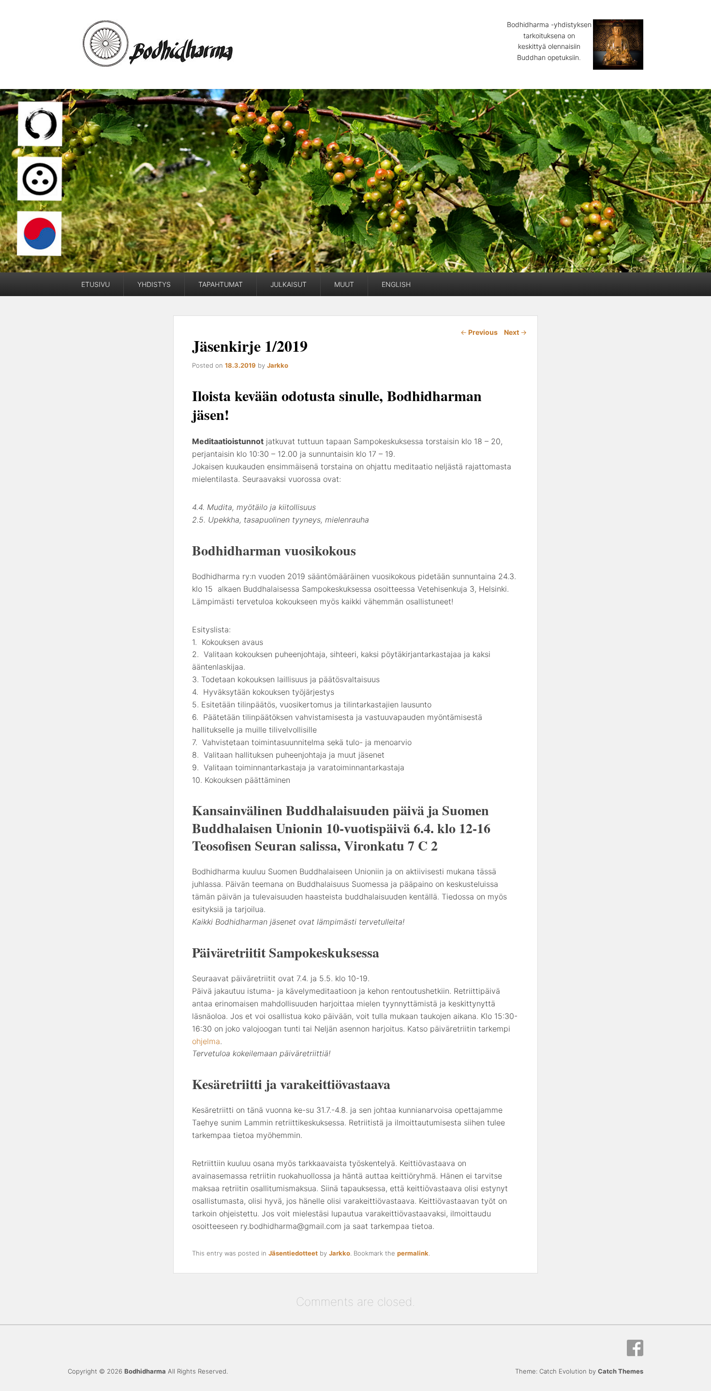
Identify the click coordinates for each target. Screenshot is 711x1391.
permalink (413, 1253)
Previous (479, 332)
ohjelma (206, 1041)
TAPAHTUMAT (220, 284)
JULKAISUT (288, 284)
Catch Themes (620, 1371)
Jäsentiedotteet (293, 1253)
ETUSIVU (95, 284)
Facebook (635, 1348)
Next (515, 332)
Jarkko (277, 365)
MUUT (344, 284)
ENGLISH (396, 284)
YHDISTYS (154, 284)
